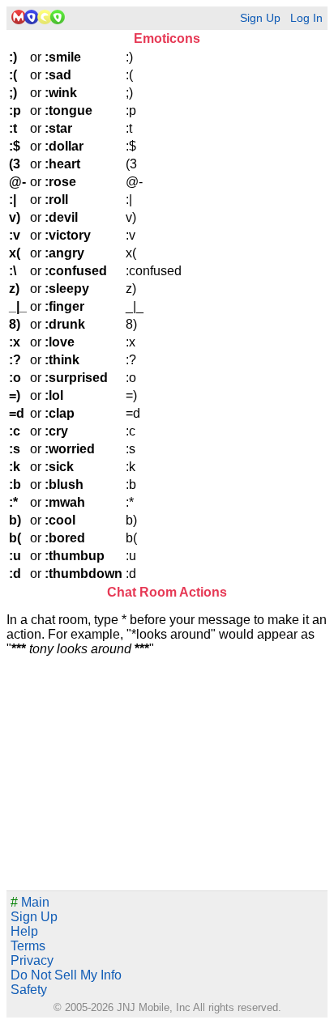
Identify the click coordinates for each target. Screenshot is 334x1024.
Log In (306, 18)
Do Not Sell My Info (66, 975)
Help (24, 931)
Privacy (32, 960)
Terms (28, 946)
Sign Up (260, 18)
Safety (29, 989)
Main (30, 902)
